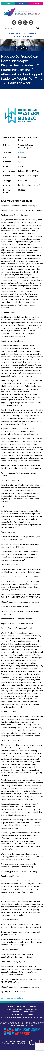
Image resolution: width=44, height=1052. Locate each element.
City (5, 157)
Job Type (7, 180)
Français (36, 4)
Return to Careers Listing (13, 998)
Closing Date (9, 175)
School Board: (9, 137)
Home (11, 33)
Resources (29, 1012)
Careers (32, 33)
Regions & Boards (23, 36)
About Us (20, 33)
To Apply (7, 152)
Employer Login (18, 1015)
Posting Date (9, 171)
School (6, 145)
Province (7, 161)
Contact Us (22, 4)
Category (7, 185)
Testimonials (31, 1009)
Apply (8, 4)
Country (6, 166)
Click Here (23, 152)
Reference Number (7, 191)
